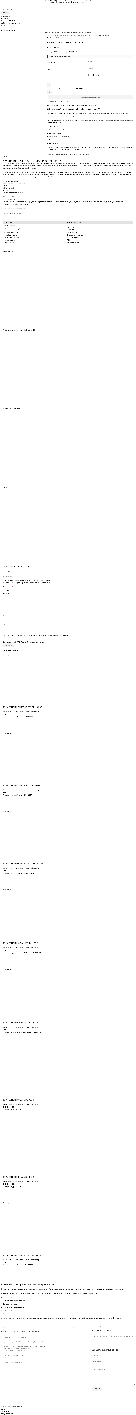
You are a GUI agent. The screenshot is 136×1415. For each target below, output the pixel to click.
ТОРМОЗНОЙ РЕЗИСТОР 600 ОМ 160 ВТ (22, 707)
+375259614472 (8, 204)
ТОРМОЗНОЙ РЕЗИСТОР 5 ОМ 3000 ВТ (22, 785)
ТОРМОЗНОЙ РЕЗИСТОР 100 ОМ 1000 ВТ (23, 863)
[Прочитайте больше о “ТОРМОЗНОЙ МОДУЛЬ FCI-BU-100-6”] (5, 961)
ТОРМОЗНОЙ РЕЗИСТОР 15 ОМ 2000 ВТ (22, 1255)
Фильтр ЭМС (82, 35)
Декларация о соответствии (12, 409)
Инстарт (50, 113)
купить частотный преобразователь (71, 147)
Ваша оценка (8, 587)
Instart (80, 109)
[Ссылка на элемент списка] (34, 1351)
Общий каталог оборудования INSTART (16, 566)
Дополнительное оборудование (66, 35)
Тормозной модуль (31, 947)
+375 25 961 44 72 (85, 1)
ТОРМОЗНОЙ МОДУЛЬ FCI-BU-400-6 (20, 1023)
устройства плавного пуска (100, 113)
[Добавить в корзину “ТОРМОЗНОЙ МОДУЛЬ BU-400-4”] (5, 1117)
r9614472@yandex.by (57, 1)
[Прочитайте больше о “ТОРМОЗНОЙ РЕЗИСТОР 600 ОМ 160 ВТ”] (5, 725)
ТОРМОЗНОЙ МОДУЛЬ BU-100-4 (18, 1177)
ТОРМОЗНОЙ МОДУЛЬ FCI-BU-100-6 (20, 943)
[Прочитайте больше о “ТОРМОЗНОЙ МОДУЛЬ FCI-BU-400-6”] (5, 1040)
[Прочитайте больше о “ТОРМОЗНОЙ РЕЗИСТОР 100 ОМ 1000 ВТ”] (5, 881)
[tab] (51, 154)
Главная (50, 35)
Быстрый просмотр (5, 729)
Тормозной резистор (32, 711)
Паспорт (6, 487)
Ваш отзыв (7, 593)
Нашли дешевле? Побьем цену (90, 97)
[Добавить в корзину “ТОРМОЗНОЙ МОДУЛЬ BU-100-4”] (5, 1195)
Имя (5, 616)
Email (5, 624)
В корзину (79, 88)
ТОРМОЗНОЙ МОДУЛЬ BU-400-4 (18, 1100)
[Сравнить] (5, 703)
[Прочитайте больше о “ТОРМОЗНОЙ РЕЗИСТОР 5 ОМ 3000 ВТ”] (5, 803)
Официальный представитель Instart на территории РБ (20, 1331)
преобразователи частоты (81, 113)
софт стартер (88, 147)
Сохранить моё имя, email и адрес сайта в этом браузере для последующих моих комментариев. (36, 635)
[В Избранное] (5, 720)
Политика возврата (16, 1406)
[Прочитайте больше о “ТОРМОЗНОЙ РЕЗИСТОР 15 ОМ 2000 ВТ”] (5, 1273)
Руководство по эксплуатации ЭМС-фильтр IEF (19, 330)
